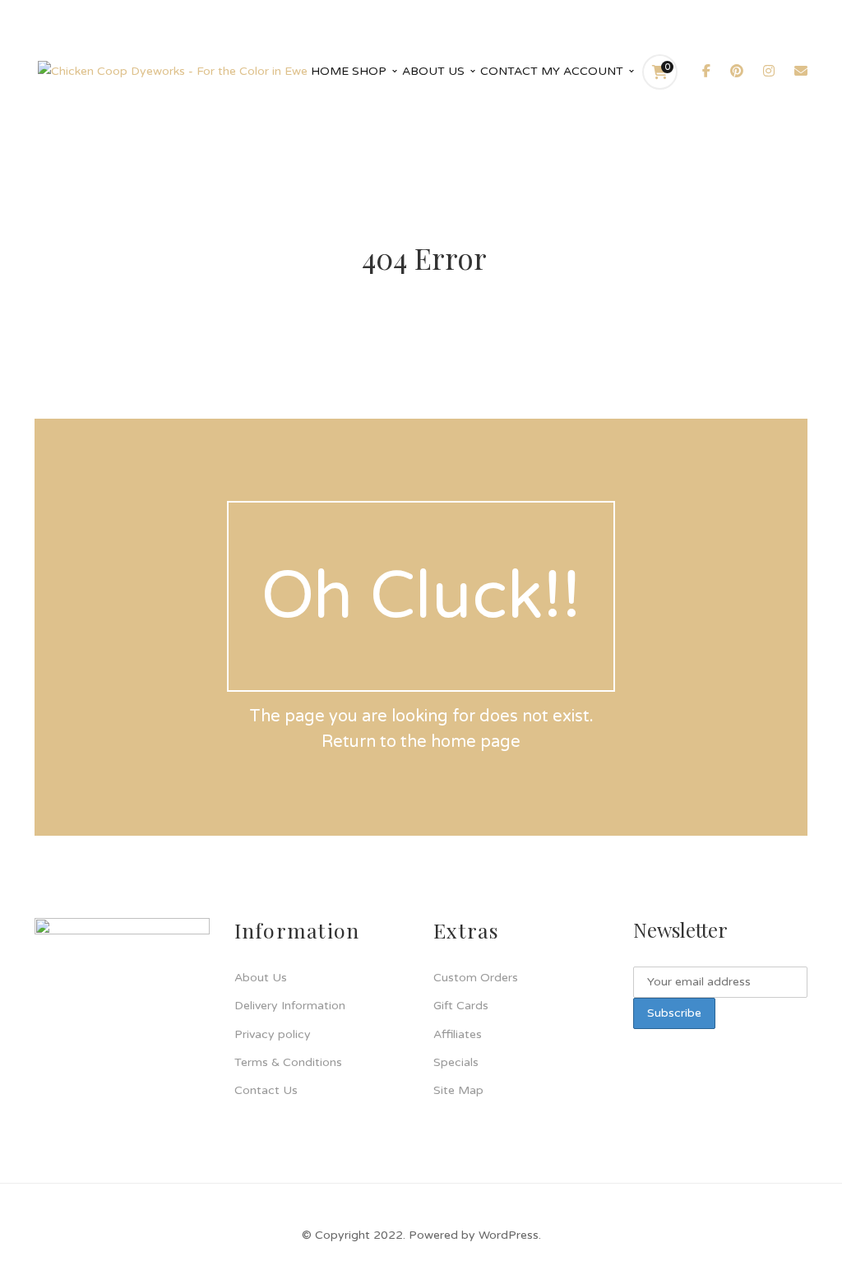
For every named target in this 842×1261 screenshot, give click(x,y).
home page (475, 742)
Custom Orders (475, 978)
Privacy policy (272, 1034)
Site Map (458, 1090)
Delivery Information (289, 1006)
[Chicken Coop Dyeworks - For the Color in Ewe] (173, 71)
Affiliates (457, 1034)
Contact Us (266, 1090)
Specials (456, 1062)
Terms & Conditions (288, 1062)
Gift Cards (460, 1006)
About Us (260, 978)
